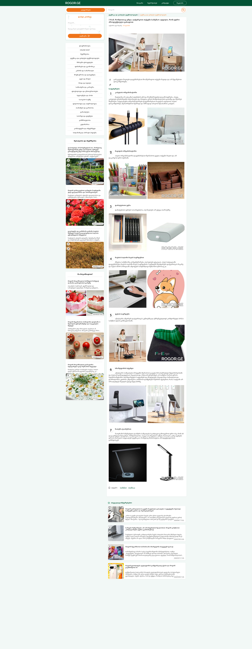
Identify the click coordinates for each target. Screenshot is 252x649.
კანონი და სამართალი (85, 71)
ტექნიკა (131, 488)
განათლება (84, 112)
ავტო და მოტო (85, 79)
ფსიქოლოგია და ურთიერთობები (85, 91)
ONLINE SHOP (85, 50)
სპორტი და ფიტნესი (85, 116)
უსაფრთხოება (84, 46)
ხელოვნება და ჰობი (85, 95)
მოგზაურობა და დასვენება (84, 75)
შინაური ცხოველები (85, 62)
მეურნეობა (84, 54)
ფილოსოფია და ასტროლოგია (85, 104)
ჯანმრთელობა (85, 120)
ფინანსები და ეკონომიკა (85, 66)
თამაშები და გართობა (85, 108)
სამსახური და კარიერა (85, 87)
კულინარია (84, 124)
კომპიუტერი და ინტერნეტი (85, 128)
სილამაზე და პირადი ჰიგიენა (85, 133)
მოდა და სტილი (85, 83)
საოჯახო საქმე (85, 99)
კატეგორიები (86, 10)
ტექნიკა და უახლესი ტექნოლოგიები (84, 58)
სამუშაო (123, 488)
